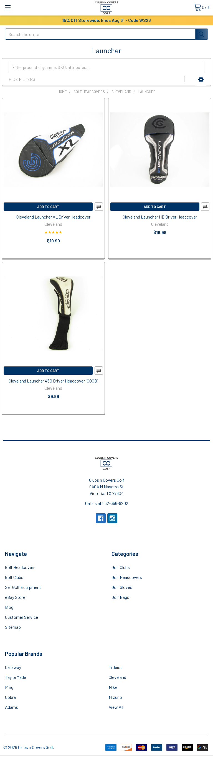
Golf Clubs (14, 577)
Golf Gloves (121, 587)
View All (116, 707)
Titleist (115, 667)
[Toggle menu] (7, 7)
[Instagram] (112, 518)
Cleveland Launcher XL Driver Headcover (53, 216)
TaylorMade (15, 677)
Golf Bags (120, 597)
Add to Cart (48, 206)
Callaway (13, 667)
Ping (9, 687)
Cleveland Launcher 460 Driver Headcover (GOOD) (53, 380)
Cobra (10, 697)
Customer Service (21, 617)
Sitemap (13, 627)
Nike (113, 687)
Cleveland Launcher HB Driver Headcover (160, 216)
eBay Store (15, 597)
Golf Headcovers (20, 567)
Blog (9, 607)
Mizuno (115, 697)
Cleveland (117, 677)
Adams (11, 707)
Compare (99, 206)
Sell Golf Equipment (23, 587)
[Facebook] (101, 518)
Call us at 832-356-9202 (106, 503)
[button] (201, 79)
